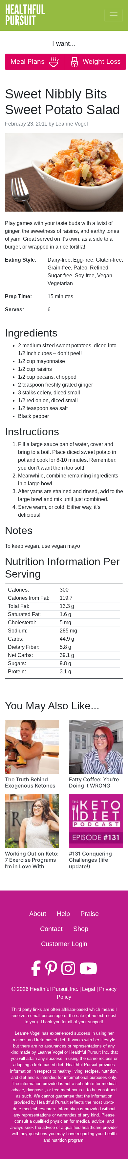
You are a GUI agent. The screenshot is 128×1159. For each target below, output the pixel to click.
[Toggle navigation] (113, 15)
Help (63, 913)
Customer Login (64, 943)
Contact (51, 928)
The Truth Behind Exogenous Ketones (30, 782)
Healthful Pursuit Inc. (54, 989)
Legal (88, 989)
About (37, 913)
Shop (80, 928)
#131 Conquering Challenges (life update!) (90, 859)
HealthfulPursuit (25, 15)
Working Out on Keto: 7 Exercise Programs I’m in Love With (32, 859)
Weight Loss (100, 61)
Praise (89, 913)
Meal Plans (28, 61)
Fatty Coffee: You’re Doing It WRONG (94, 782)
